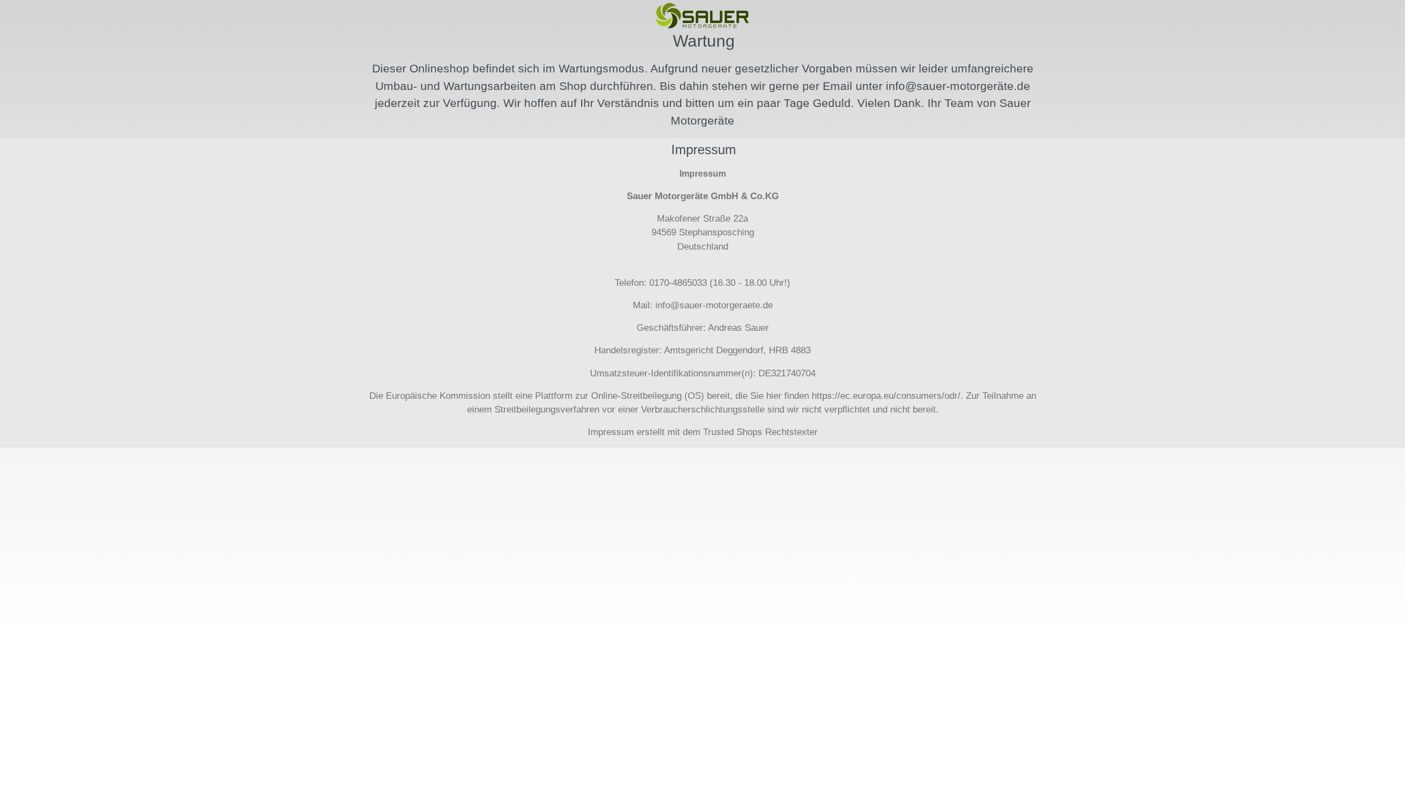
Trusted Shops (732, 432)
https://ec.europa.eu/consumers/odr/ (886, 396)
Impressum (611, 432)
